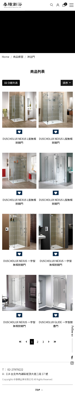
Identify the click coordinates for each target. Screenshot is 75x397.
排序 (65, 83)
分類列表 (12, 83)
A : (3, 374)
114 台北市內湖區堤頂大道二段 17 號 (27, 374)
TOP (37, 390)
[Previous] (26, 342)
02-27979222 (15, 369)
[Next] (49, 342)
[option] (37, 32)
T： (4, 369)
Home (5, 57)
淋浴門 (31, 57)
